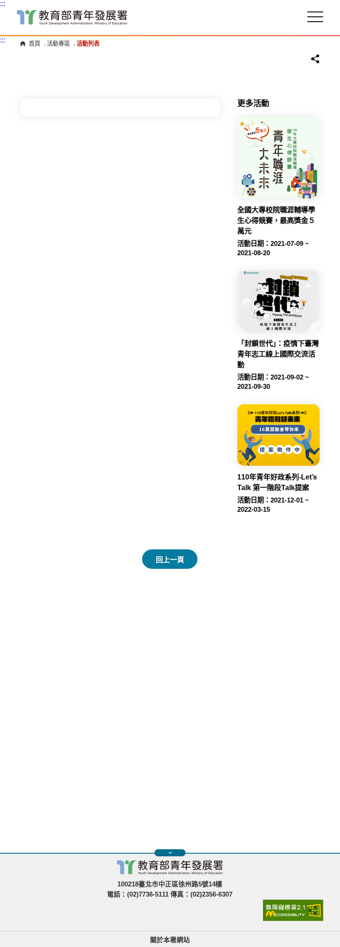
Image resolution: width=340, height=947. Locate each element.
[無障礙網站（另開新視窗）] (293, 918)
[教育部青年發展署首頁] (72, 17)
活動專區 (58, 43)
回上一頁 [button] (170, 560)
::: (2, 4)
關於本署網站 (170, 939)
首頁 (34, 43)
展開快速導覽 (170, 852)
